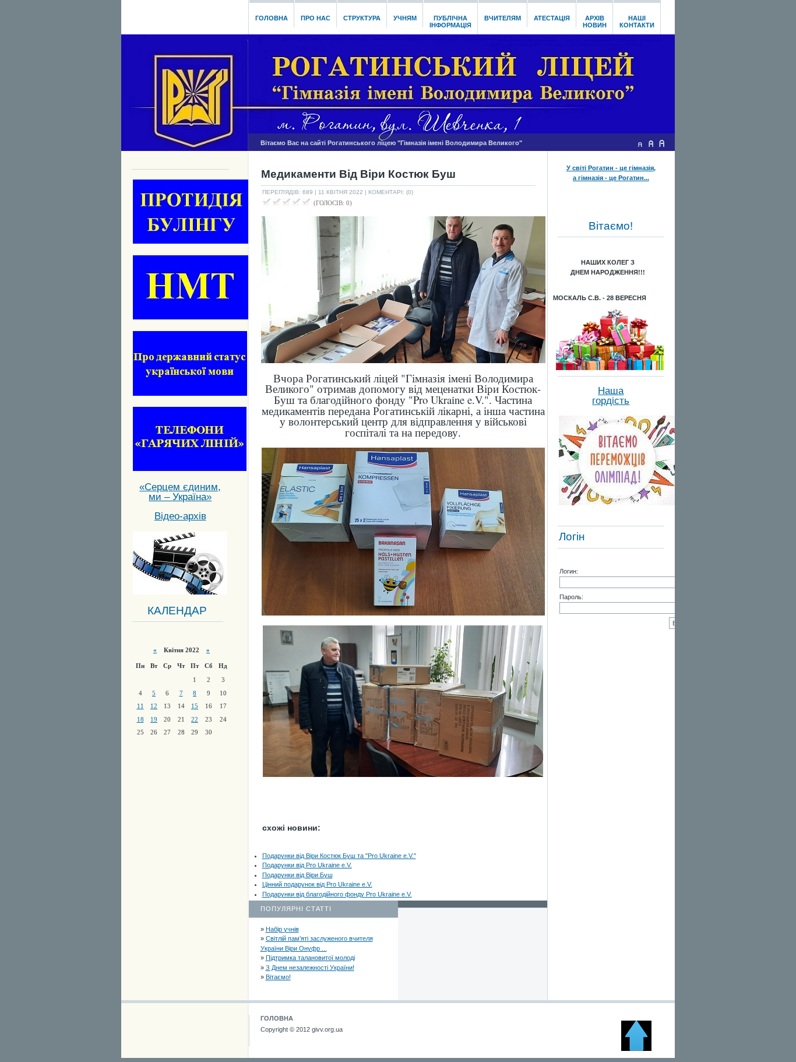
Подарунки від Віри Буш (297, 874)
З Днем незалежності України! (310, 967)
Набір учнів (282, 929)
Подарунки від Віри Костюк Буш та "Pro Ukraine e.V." (339, 855)
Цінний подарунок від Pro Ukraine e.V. (317, 884)
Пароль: (571, 596)
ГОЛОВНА (276, 1018)
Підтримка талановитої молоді (310, 957)
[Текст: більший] (662, 143)
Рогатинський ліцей (184, 14)
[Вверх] (641, 1048)
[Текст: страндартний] (651, 143)
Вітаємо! (278, 976)
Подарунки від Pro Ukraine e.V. (307, 864)
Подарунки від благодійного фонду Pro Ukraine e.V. (337, 894)
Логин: (568, 571)
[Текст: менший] (640, 143)
